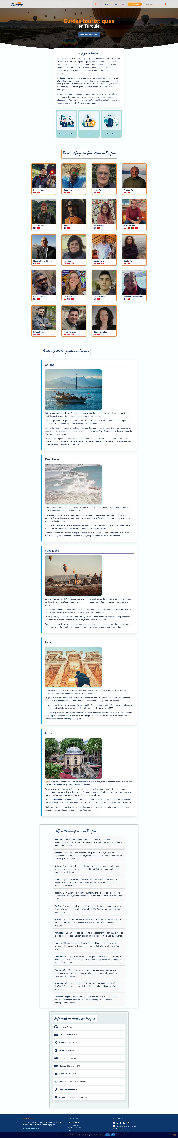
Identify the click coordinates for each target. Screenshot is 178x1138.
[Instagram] (117, 1123)
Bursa (47, 781)
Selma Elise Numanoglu (133, 296)
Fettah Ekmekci (39, 332)
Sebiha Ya (128, 261)
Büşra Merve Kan (100, 332)
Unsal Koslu (68, 225)
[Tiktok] (121, 1123)
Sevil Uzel (67, 261)
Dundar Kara (99, 261)
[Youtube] (128, 1123)
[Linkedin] (124, 1123)
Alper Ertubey (39, 225)
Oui (107, 1135)
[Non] (174, 1135)
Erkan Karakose (39, 296)
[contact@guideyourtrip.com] (114, 1126)
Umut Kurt (68, 190)
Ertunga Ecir (129, 190)
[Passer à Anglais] (121, 4)
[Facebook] (114, 1123)
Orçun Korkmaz (70, 332)
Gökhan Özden (129, 225)
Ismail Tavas (99, 190)
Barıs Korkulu (38, 190)
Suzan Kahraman (70, 296)
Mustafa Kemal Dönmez (42, 261)
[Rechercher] (165, 4)
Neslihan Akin (99, 225)
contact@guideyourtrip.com (126, 1126)
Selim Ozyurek (99, 296)
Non (113, 1135)
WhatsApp (117, 1128)
